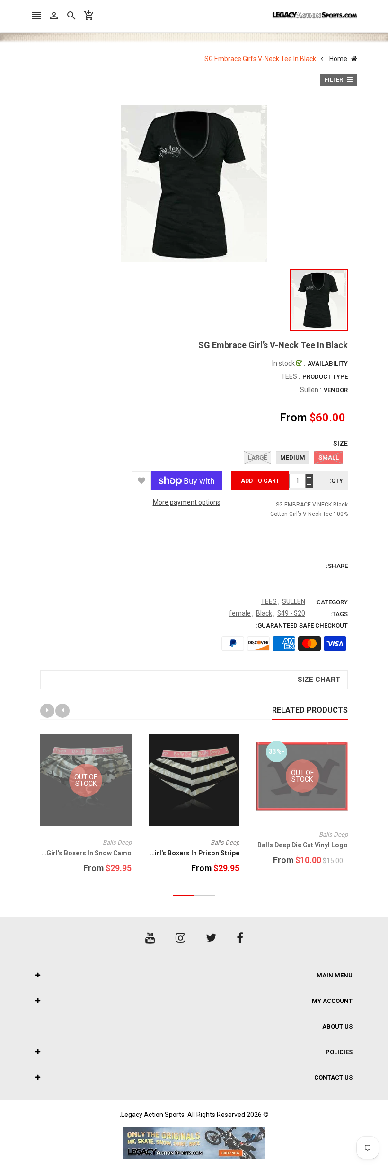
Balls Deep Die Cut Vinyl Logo (302, 845)
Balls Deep (333, 834)
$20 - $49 (291, 613)
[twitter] (211, 938)
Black (264, 613)
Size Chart (319, 679)
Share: (337, 565)
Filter (334, 79)
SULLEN (293, 601)
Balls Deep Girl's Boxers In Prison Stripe (177, 853)
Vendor (336, 389)
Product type (325, 376)
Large (257, 457)
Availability (328, 363)
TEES (269, 601)
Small (328, 457)
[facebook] (240, 938)
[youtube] (150, 938)
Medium (292, 457)
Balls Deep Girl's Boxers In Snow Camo (72, 853)
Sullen (309, 389)
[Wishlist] (141, 480)
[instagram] (180, 938)
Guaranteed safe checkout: (302, 625)
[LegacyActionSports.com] (194, 1143)
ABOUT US (337, 1026)
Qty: (336, 480)
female (240, 613)
